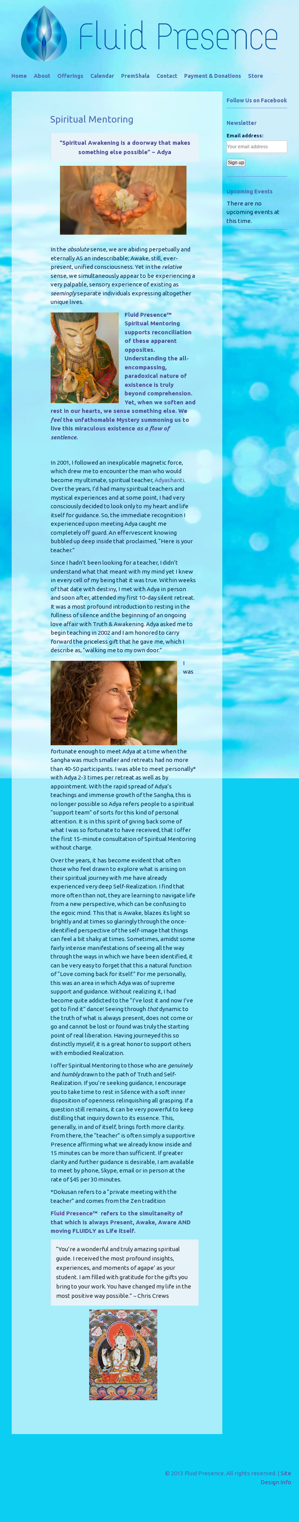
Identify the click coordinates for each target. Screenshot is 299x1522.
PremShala (135, 76)
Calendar (102, 76)
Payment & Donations (212, 76)
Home (19, 76)
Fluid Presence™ (74, 1213)
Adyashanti (169, 480)
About (42, 76)
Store (255, 76)
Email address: (245, 135)
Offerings (70, 76)
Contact (167, 76)
